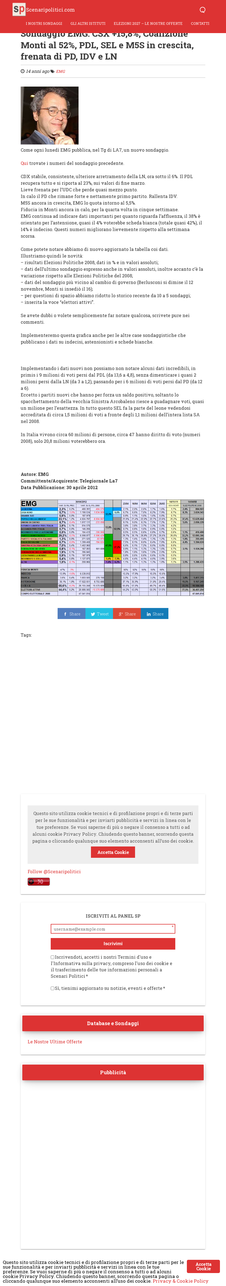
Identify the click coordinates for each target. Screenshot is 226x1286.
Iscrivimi (113, 943)
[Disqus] (113, 718)
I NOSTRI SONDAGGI (44, 23)
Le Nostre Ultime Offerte (55, 1041)
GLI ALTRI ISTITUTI (88, 23)
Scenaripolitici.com (50, 9)
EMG (60, 71)
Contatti (200, 23)
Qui (24, 163)
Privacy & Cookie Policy (181, 1281)
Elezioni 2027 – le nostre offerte (148, 23)
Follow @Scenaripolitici (54, 871)
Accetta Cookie (113, 852)
